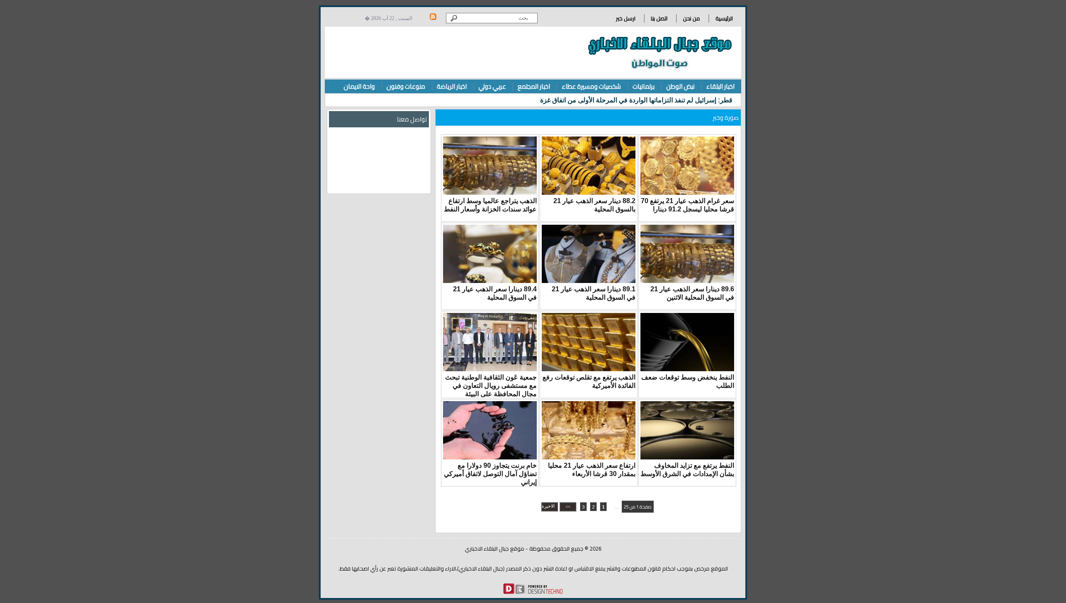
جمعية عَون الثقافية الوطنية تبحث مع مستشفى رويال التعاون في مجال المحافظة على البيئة (491, 385)
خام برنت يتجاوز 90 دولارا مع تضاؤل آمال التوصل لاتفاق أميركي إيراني (490, 474)
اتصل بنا (659, 18)
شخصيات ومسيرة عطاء (591, 86)
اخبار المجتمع (534, 86)
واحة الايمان (359, 86)
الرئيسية (724, 18)
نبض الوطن (680, 86)
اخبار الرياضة (452, 86)
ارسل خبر (625, 18)
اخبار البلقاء (720, 86)
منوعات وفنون (405, 86)
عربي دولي (492, 86)
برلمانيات (644, 86)
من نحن (691, 18)
